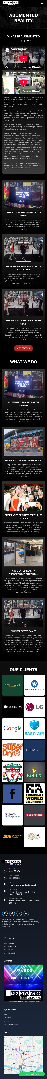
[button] (32, 1074)
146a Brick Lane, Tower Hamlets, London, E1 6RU (22, 893)
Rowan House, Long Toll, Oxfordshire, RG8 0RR (24, 902)
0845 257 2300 (14, 878)
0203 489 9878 (14, 871)
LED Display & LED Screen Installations (4, 6)
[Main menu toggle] (42, 3)
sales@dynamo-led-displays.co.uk (22, 885)
